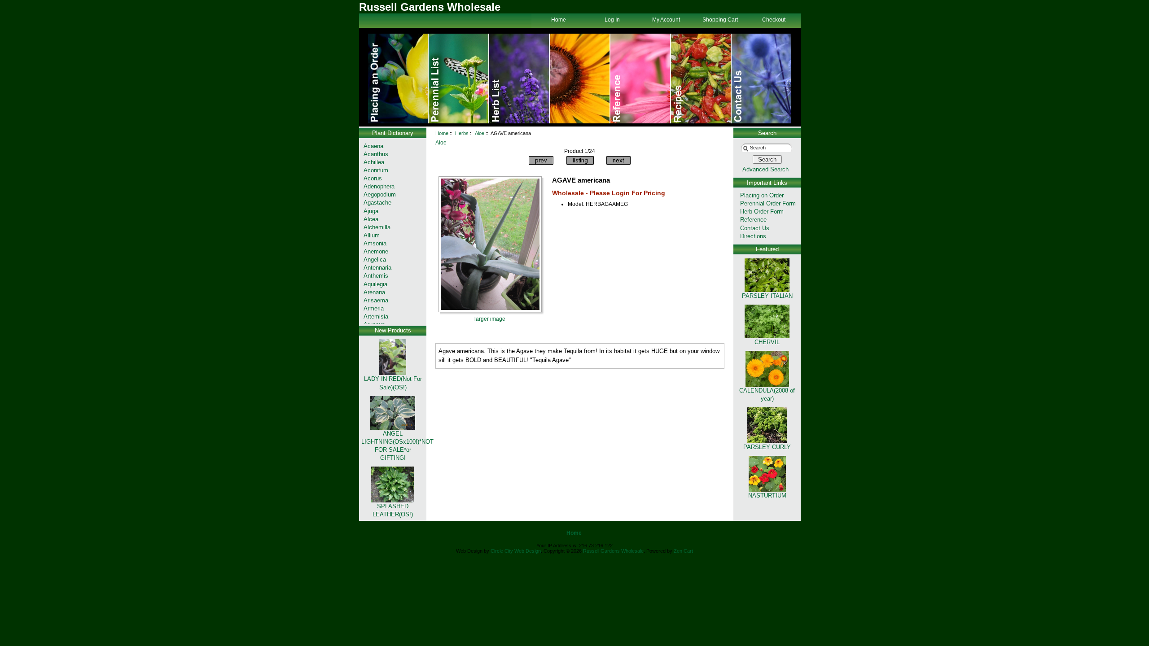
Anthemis (376, 275)
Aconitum (376, 170)
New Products (393, 330)
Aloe (479, 133)
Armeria (374, 308)
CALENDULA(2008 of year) (767, 394)
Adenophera (379, 186)
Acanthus (376, 154)
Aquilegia (375, 284)
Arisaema (376, 300)
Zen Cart (683, 551)
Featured (767, 249)
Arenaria (374, 292)
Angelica (375, 259)
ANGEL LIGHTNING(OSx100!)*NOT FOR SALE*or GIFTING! (397, 445)
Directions (753, 236)
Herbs (462, 133)
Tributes (459, 78)
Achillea (374, 162)
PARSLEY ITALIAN (767, 295)
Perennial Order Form (768, 203)
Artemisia (376, 316)
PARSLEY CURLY (767, 447)
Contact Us (761, 78)
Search (767, 133)
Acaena (373, 146)
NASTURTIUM (767, 495)
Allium (372, 235)
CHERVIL (767, 342)
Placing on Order (762, 195)
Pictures (640, 78)
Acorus (373, 178)
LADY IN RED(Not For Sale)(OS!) (393, 382)
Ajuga (371, 211)
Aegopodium (380, 194)
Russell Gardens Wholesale (613, 551)
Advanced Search (765, 169)
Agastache (377, 202)
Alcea (371, 219)
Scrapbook (701, 78)
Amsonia (375, 243)
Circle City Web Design (516, 551)
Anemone (376, 251)
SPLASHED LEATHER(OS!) (393, 510)
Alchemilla (377, 227)
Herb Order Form (762, 211)
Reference (753, 219)
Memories (519, 78)
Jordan (580, 78)
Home (398, 78)
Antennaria (377, 267)
